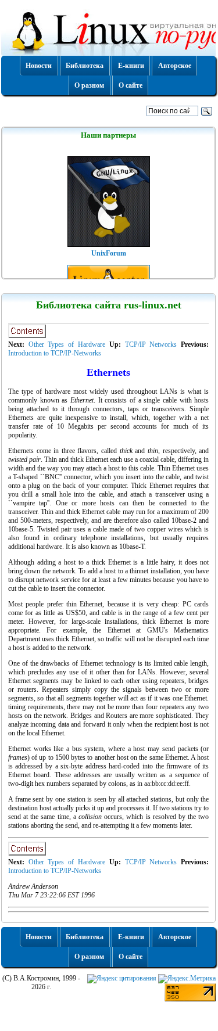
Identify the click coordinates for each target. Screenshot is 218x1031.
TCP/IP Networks (151, 344)
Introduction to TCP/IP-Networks (54, 353)
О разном (89, 85)
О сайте (130, 85)
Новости (39, 66)
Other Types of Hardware (66, 344)
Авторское (174, 66)
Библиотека (84, 66)
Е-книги (131, 66)
